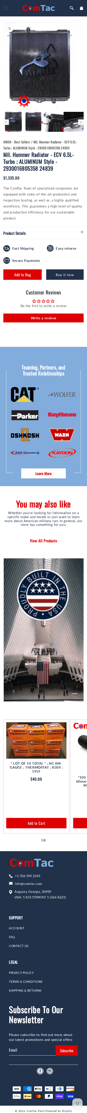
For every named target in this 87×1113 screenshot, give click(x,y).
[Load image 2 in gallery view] (33, 122)
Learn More (43, 473)
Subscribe (66, 1050)
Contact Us (19, 946)
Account (16, 928)
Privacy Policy (21, 973)
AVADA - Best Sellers (16, 141)
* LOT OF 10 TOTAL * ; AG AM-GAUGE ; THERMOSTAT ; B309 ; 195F (36, 767)
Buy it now (65, 275)
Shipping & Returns (25, 990)
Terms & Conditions (26, 981)
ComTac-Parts (36, 1111)
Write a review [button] (43, 318)
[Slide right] (53, 840)
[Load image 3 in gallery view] (54, 122)
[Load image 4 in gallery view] (74, 122)
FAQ (12, 937)
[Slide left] (34, 840)
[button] (5, 8)
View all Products (43, 540)
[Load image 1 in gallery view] (13, 122)
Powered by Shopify (59, 1111)
